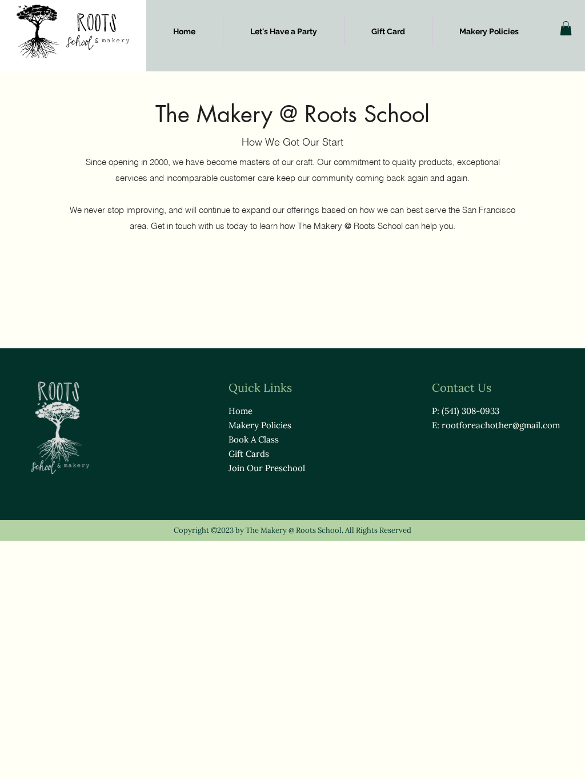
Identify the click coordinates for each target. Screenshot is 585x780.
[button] (566, 28)
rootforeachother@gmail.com (501, 425)
